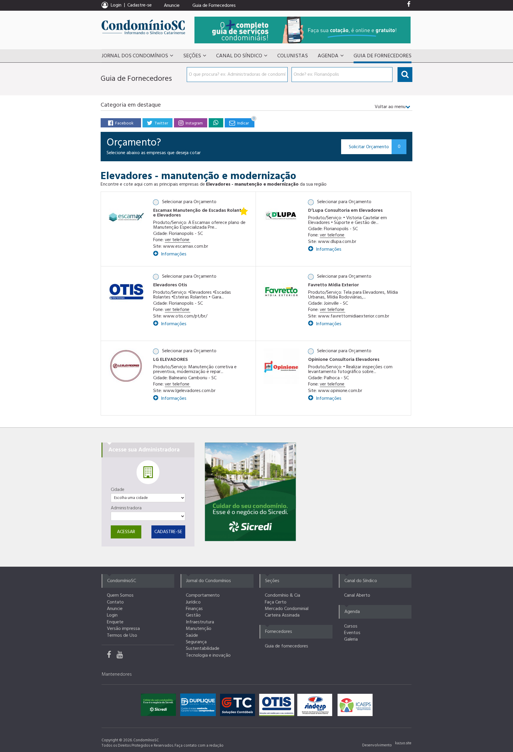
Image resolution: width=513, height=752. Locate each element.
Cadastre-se (139, 5)
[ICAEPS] (355, 706)
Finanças (194, 609)
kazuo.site (403, 743)
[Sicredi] (250, 492)
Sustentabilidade (202, 649)
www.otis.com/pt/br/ (185, 316)
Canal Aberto (357, 595)
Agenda (328, 56)
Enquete (115, 622)
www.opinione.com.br (340, 391)
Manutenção (198, 629)
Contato (115, 602)
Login (112, 615)
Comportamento (203, 595)
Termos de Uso (122, 635)
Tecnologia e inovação (208, 655)
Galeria (351, 639)
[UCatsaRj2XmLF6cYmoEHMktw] (122, 656)
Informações (173, 253)
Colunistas (292, 56)
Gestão (193, 615)
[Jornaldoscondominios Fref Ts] (408, 6)
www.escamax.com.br (185, 246)
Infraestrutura (200, 622)
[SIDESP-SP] (316, 706)
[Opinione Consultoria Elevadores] (281, 366)
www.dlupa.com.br (337, 242)
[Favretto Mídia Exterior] (281, 291)
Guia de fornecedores (286, 646)
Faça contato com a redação (199, 745)
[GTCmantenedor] (239, 706)
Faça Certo (275, 602)
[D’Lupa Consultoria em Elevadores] (281, 217)
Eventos (352, 633)
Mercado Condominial (286, 609)
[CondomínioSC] (143, 27)
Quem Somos (120, 595)
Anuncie (172, 6)
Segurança (196, 642)
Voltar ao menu (390, 107)
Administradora (126, 508)
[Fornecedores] (302, 30)
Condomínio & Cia (282, 595)
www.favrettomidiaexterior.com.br (353, 316)
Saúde (192, 635)
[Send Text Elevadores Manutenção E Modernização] (215, 123)
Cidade (117, 489)
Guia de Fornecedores (214, 6)
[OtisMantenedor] (278, 706)
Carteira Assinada (282, 615)
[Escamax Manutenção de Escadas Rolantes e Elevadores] (126, 217)
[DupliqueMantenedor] (199, 706)
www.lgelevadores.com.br (189, 391)
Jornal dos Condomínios (135, 56)
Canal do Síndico (239, 56)
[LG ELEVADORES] (126, 366)
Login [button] (116, 5)
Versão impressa (123, 629)
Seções (192, 56)
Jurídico (193, 602)
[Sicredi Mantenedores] (160, 706)
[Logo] (126, 291)
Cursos (350, 626)
